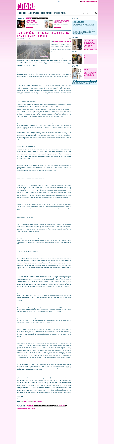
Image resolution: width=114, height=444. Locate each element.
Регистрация (84, 1)
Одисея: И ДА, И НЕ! (78, 22)
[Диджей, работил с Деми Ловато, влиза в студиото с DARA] (48, 28)
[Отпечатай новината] (70, 38)
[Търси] (96, 13)
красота (36, 13)
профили (57, 13)
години (25, 399)
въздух (22, 399)
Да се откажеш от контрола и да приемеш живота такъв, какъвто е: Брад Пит (89, 44)
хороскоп (49, 13)
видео (30, 13)
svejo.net (29, 401)
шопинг (42, 13)
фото (25, 13)
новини (19, 13)
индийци (36, 399)
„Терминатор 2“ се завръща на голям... (32, 21)
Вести (86, 55)
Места (63, 13)
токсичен (40, 399)
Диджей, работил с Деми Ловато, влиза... (61, 21)
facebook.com (39, 401)
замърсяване (30, 399)
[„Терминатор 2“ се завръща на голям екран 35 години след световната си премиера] (21, 28)
